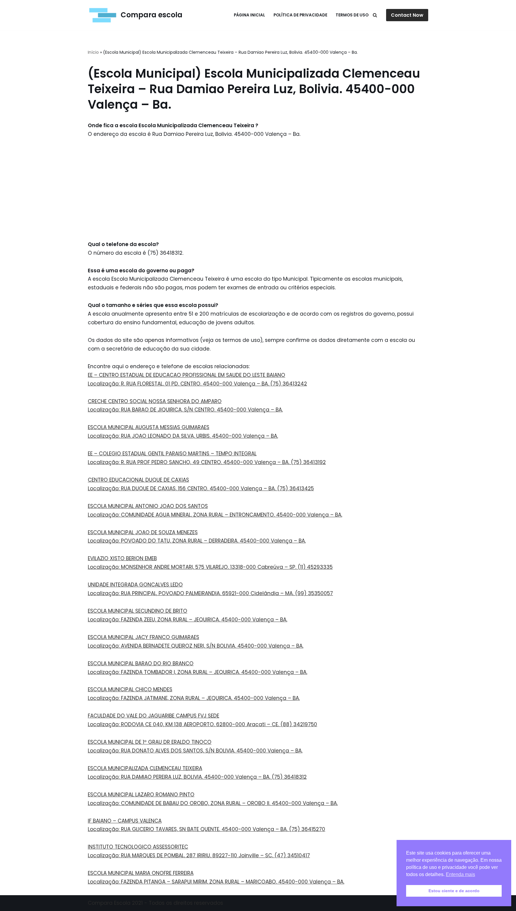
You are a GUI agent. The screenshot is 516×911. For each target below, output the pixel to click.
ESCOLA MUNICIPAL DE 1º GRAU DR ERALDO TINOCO (149, 742)
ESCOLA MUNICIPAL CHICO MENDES (130, 689)
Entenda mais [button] (460, 874)
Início (93, 52)
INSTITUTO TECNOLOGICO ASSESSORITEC (138, 846)
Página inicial (249, 15)
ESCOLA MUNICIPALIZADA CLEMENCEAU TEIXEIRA (145, 768)
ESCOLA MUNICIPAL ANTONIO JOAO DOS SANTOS (148, 506)
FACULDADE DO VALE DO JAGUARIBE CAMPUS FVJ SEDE (153, 715)
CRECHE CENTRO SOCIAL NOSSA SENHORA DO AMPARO (155, 401)
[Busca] (375, 15)
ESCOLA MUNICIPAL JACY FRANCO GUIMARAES (143, 637)
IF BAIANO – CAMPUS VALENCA (125, 820)
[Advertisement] (258, 189)
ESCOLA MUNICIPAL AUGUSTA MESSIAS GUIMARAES (148, 427)
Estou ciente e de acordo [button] (454, 890)
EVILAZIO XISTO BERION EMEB (122, 558)
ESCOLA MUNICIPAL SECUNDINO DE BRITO (137, 610)
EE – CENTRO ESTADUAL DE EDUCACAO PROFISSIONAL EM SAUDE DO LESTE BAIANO (186, 375)
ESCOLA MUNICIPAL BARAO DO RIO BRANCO (141, 663)
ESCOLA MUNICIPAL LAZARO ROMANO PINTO (141, 794)
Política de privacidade (300, 15)
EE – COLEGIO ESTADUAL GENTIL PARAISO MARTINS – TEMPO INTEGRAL (172, 453)
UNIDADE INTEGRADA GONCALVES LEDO (135, 584)
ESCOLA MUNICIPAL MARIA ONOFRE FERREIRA (141, 873)
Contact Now (407, 15)
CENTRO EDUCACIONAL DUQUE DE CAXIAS (138, 479)
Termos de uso (352, 15)
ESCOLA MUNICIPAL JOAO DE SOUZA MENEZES (143, 532)
